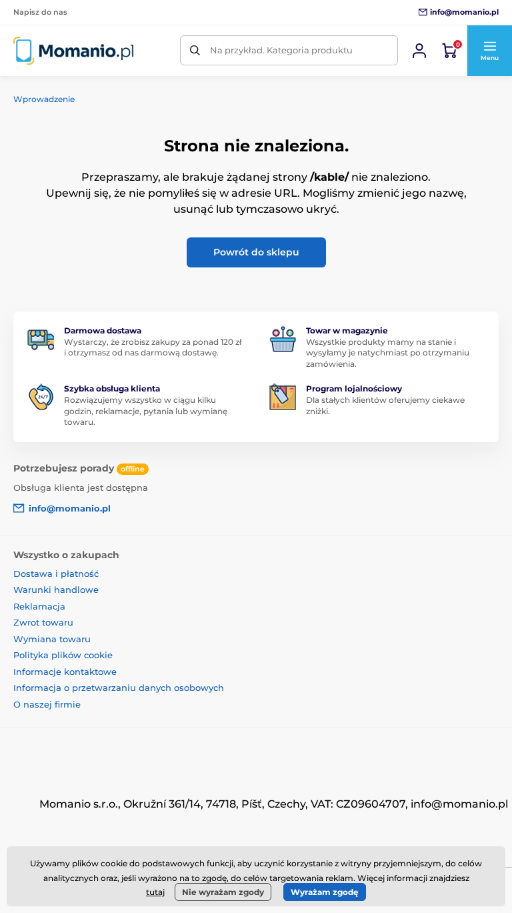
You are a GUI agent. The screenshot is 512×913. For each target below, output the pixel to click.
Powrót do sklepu (256, 252)
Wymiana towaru (52, 639)
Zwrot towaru (43, 622)
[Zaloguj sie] (419, 50)
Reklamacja (39, 606)
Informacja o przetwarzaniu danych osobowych (118, 687)
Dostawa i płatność (56, 573)
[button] (489, 50)
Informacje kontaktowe (65, 671)
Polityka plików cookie (63, 655)
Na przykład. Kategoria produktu (281, 50)
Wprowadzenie (44, 99)
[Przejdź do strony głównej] (73, 51)
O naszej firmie (47, 704)
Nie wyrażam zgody (223, 892)
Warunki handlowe (56, 589)
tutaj (155, 892)
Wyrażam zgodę (325, 892)
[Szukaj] (195, 50)
